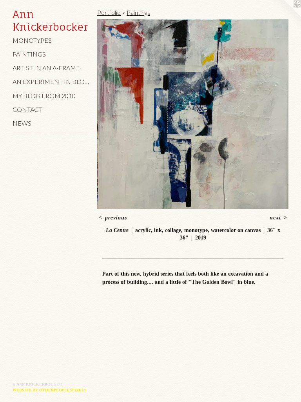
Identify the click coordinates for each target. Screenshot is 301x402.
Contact (27, 109)
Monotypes (32, 40)
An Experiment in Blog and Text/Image (52, 81)
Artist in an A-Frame (46, 67)
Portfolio (109, 12)
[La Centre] (192, 114)
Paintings (29, 54)
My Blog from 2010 (44, 95)
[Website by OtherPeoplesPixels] (285, 15)
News (22, 123)
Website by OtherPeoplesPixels (50, 390)
